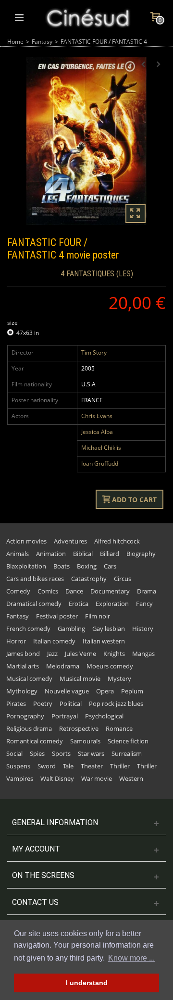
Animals (17, 553)
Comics (47, 591)
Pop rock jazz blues (116, 703)
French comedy (28, 628)
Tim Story (94, 352)
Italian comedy (54, 641)
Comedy (18, 591)
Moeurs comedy (109, 666)
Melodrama (62, 666)
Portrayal (64, 716)
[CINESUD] (87, 16)
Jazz (52, 653)
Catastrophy (89, 578)
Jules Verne (80, 653)
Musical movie (80, 678)
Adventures (70, 541)
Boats (61, 566)
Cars (110, 566)
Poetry (42, 703)
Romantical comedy (34, 741)
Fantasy (42, 41)
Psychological (104, 716)
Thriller (120, 766)
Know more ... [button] (131, 958)
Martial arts (22, 666)
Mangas (143, 653)
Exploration (112, 603)
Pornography (25, 716)
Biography (141, 553)
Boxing (87, 566)
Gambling (71, 628)
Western (131, 778)
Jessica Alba (97, 432)
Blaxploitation (26, 566)
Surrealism (126, 753)
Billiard (109, 553)
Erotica (78, 603)
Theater (92, 766)
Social (14, 753)
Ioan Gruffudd (99, 463)
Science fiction (128, 741)
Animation (51, 553)
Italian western (104, 641)
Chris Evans (96, 416)
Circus (122, 578)
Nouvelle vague (67, 691)
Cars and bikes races (35, 578)
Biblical (83, 553)
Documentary (110, 591)
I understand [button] (87, 983)
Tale (68, 766)
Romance (119, 728)
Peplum (132, 691)
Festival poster (57, 616)
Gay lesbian (108, 628)
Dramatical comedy (34, 603)
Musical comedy (29, 678)
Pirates (16, 703)
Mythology (21, 691)
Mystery (119, 678)
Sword (46, 766)
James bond (23, 653)
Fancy (144, 603)
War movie (96, 778)
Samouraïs (85, 741)
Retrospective (79, 728)
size (13, 323)
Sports (61, 753)
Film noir (97, 616)
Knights (114, 653)
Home (15, 41)
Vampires (19, 778)
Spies (37, 753)
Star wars (91, 753)
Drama (146, 591)
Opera (105, 691)
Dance (74, 591)
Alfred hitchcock (117, 541)
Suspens (18, 766)
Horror (16, 641)
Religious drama (29, 728)
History (142, 628)
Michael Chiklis (101, 448)
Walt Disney (57, 778)
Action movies (26, 541)
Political (71, 703)
